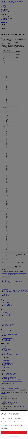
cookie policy (6, 428)
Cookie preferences (14, 436)
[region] (14, 424)
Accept (14, 432)
